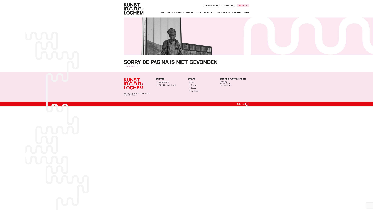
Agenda (246, 12)
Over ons (236, 12)
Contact (193, 88)
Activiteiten (208, 12)
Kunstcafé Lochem (193, 12)
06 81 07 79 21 (164, 82)
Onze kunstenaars (175, 12)
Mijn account (243, 5)
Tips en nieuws (222, 12)
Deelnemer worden (211, 5)
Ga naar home (130, 66)
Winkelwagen (228, 5)
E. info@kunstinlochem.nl (167, 85)
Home (163, 12)
